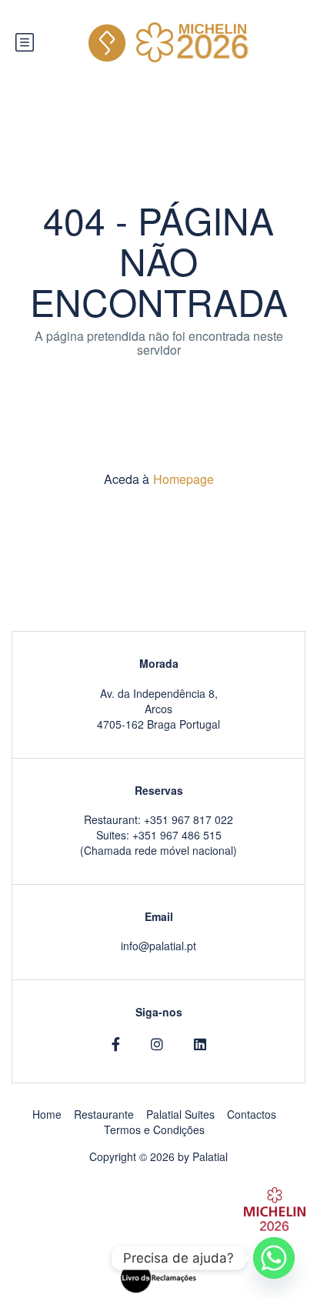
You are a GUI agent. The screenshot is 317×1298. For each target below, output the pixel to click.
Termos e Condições (154, 1129)
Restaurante (104, 1114)
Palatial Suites (180, 1114)
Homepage (183, 479)
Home (47, 1114)
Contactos (251, 1114)
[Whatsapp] (274, 1258)
